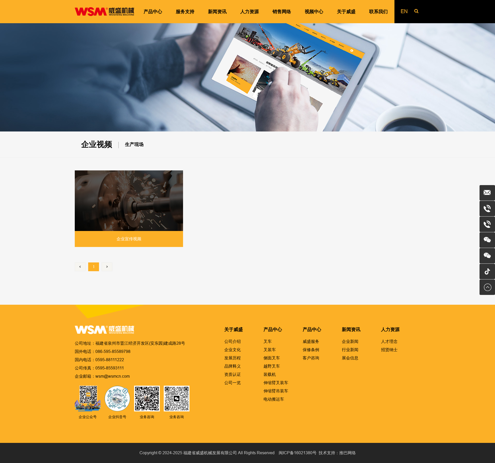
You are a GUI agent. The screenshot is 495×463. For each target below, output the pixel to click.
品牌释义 (232, 366)
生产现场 (134, 144)
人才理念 (389, 341)
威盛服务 (311, 341)
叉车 (267, 341)
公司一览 (232, 383)
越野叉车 (271, 366)
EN (404, 11)
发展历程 (232, 358)
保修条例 (311, 350)
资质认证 (232, 374)
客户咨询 (311, 358)
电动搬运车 (273, 399)
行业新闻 (350, 350)
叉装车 (269, 350)
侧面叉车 (271, 358)
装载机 (269, 374)
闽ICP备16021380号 (298, 453)
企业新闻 (350, 341)
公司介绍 (232, 341)
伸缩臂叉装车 (275, 383)
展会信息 (350, 358)
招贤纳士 (389, 350)
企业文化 (232, 350)
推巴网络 (347, 453)
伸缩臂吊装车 (275, 391)
